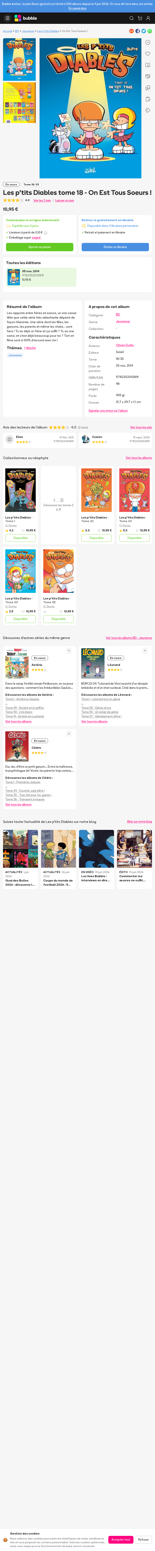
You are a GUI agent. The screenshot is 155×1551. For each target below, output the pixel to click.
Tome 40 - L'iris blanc (19, 712)
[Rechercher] (131, 18)
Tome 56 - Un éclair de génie (99, 712)
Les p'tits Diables (48, 31)
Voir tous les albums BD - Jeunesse (129, 638)
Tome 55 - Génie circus (96, 708)
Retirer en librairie (115, 247)
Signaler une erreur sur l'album (108, 410)
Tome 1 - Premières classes (22, 782)
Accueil (7, 31)
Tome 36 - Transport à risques (25, 799)
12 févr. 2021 (67, 437)
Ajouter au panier (40, 247)
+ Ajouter (30, 348)
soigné (36, 237)
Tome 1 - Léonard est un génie (100, 699)
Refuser (143, 1539)
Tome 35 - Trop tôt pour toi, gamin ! (28, 795)
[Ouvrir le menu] (7, 18)
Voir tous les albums (139, 457)
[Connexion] (148, 18)
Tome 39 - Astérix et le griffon (24, 708)
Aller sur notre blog (139, 821)
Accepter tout (121, 1539)
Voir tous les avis (141, 427)
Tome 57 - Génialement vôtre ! (101, 716)
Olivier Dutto (125, 345)
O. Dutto (11, 526)
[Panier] (140, 18)
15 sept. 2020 (141, 437)
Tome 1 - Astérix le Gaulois (22, 699)
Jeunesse (28, 31)
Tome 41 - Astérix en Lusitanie (24, 716)
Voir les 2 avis (42, 200)
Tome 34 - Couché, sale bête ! (25, 790)
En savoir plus (77, 8)
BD (17, 31)
